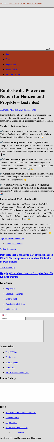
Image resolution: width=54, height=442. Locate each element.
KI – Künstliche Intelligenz (17, 372)
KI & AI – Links (13, 74)
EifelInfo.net (11, 357)
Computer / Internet (14, 243)
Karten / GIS (11, 69)
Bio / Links (10, 367)
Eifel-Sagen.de (12, 362)
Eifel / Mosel (11, 299)
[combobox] (27, 315)
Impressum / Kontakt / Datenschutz (21, 412)
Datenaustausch (12, 417)
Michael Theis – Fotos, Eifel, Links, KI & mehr (20, 3)
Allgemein (10, 289)
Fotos (8, 59)
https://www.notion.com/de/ (12, 238)
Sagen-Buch (11, 64)
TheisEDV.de (11, 352)
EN (6, 315)
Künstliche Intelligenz (15, 304)
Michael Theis (30, 110)
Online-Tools (11, 309)
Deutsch (20, 432)
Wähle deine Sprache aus (16, 427)
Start (8, 54)
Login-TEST (11, 422)
